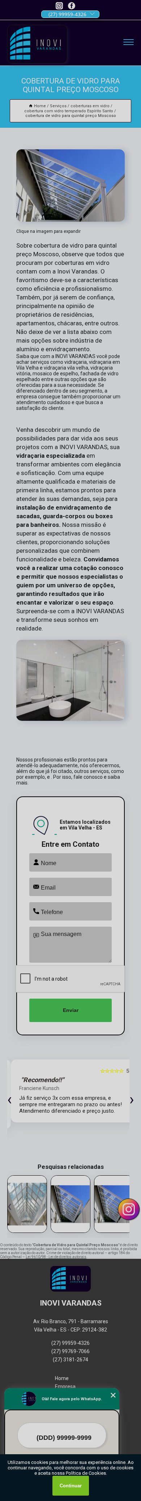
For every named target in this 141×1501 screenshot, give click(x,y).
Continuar (71, 1485)
